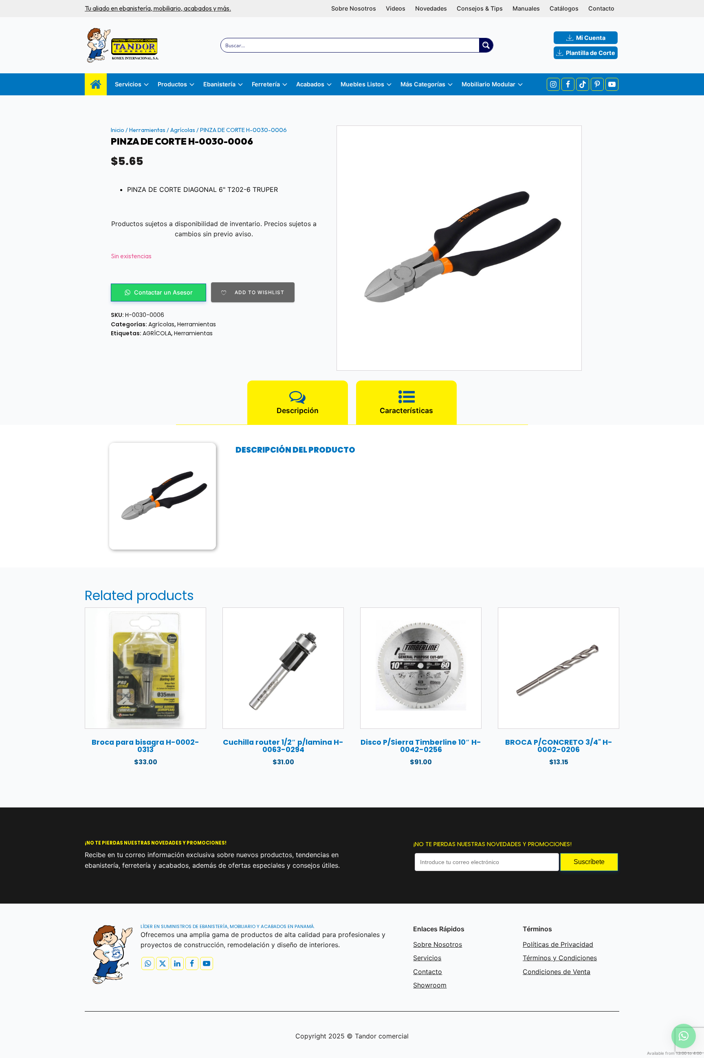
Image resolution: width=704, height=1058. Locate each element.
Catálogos (564, 8)
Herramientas (147, 130)
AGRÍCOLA (157, 333)
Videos (395, 8)
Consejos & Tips (480, 8)
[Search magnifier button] (486, 45)
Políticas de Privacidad (558, 944)
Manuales (526, 8)
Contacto (601, 8)
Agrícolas (182, 130)
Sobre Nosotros (353, 8)
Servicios (427, 958)
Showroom (430, 985)
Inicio (117, 130)
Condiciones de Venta (556, 972)
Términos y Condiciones (560, 958)
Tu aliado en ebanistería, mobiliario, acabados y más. (158, 8)
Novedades (431, 8)
